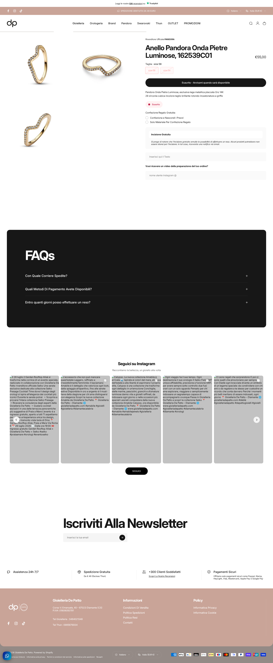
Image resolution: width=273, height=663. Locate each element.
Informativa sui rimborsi (16, 657)
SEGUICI (136, 471)
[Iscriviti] (122, 537)
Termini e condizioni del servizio (59, 657)
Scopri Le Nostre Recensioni (162, 576)
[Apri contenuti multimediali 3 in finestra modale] (37, 129)
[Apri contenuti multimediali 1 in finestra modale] (37, 65)
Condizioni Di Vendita (135, 607)
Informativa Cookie (204, 612)
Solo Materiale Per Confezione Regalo (170, 122)
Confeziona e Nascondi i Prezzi (167, 117)
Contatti (128, 622)
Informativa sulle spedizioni (84, 657)
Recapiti (99, 657)
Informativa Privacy (205, 607)
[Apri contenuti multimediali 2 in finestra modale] (101, 65)
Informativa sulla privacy (36, 657)
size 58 (151, 70)
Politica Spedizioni (134, 612)
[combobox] (234, 11)
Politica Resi (130, 617)
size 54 (166, 70)
